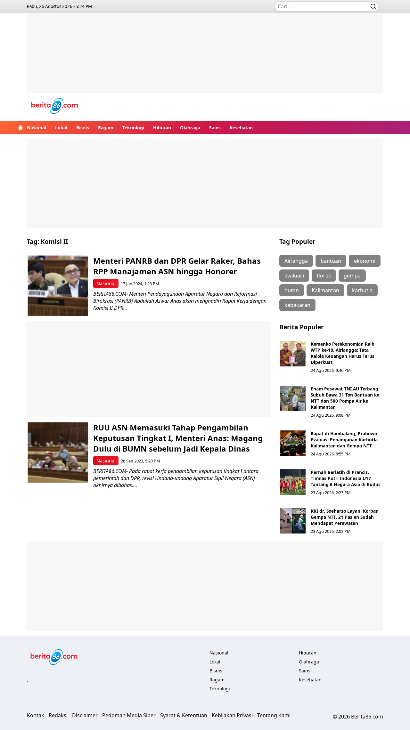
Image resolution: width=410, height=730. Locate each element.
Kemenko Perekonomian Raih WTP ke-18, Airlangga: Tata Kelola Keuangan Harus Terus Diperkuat (342, 353)
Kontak (35, 715)
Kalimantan (325, 290)
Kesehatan (241, 127)
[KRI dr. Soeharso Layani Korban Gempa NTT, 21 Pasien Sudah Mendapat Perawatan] (293, 520)
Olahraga (190, 127)
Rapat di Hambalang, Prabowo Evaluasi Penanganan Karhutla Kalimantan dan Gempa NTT (344, 439)
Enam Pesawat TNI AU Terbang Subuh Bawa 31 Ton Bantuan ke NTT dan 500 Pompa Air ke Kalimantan (345, 398)
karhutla (362, 290)
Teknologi (133, 127)
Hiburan (162, 127)
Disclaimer (85, 715)
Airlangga (296, 260)
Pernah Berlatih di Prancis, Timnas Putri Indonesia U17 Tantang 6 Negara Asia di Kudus (346, 478)
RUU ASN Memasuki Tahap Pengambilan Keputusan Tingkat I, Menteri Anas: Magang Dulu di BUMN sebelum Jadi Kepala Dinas (178, 438)
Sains (215, 127)
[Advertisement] (205, 57)
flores (324, 275)
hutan (291, 290)
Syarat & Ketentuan (183, 715)
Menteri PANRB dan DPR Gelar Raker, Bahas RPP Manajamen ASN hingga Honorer (177, 266)
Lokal (61, 127)
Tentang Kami (274, 715)
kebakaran (297, 305)
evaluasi (294, 275)
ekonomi (364, 260)
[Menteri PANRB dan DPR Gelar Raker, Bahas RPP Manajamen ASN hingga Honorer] (58, 285)
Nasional (36, 127)
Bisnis (82, 127)
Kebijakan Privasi (232, 715)
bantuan (331, 260)
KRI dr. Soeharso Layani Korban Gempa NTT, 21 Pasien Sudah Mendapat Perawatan (345, 517)
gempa (352, 275)
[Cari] (373, 6)
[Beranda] (20, 127)
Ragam (105, 127)
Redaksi (58, 715)
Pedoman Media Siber (129, 715)
